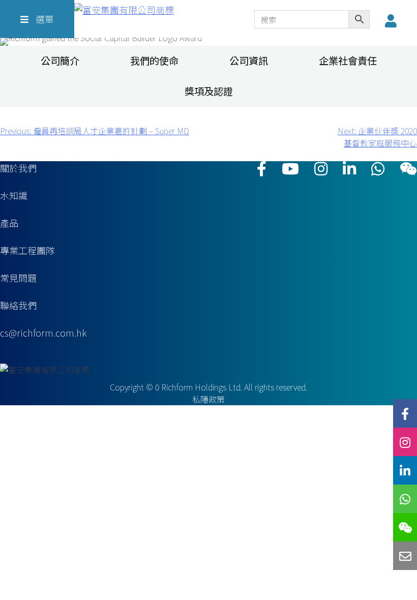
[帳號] (393, 20)
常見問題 (18, 277)
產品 (9, 222)
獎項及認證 (209, 91)
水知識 (13, 195)
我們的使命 (154, 61)
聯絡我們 (18, 305)
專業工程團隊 (27, 250)
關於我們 (18, 167)
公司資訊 (248, 61)
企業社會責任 (348, 61)
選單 (44, 18)
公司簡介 (60, 61)
